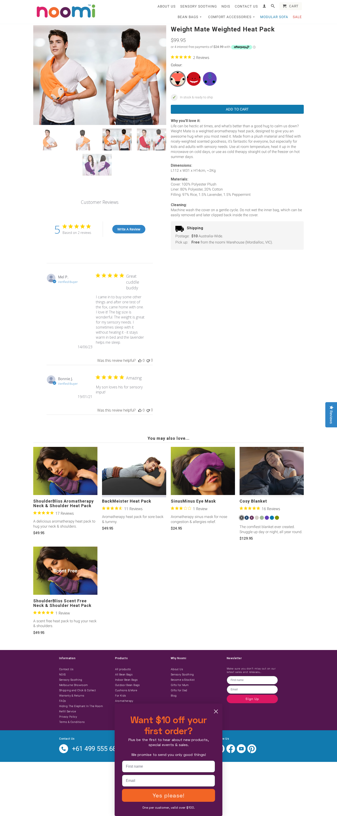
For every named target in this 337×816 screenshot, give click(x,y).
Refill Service (67, 711)
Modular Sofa (274, 17)
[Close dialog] (216, 711)
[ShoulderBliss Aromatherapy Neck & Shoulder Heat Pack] (65, 472)
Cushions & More (126, 690)
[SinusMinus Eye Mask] (203, 472)
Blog (174, 695)
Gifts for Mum (180, 685)
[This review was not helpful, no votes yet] (148, 360)
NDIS (225, 6)
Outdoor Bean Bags (127, 685)
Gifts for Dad (179, 690)
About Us (166, 6)
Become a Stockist (183, 679)
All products (123, 669)
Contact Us (246, 6)
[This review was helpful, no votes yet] (139, 360)
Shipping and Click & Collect (77, 690)
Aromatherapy (124, 701)
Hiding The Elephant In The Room (81, 706)
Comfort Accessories (231, 17)
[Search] (273, 6)
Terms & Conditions (72, 722)
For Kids (120, 695)
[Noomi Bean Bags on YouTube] (241, 752)
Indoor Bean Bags (126, 679)
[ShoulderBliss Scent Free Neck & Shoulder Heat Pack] (65, 572)
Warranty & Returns (71, 695)
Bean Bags (190, 17)
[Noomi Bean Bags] (65, 11)
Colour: (176, 65)
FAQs (62, 701)
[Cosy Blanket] (272, 472)
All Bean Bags (124, 674)
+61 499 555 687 (96, 748)
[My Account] (264, 6)
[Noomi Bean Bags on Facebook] (230, 752)
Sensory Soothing (198, 6)
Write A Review (128, 229)
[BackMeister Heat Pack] (134, 472)
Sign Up (252, 699)
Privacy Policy (68, 716)
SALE (297, 17)
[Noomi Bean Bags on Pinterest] (251, 752)
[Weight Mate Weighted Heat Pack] (99, 75)
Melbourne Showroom (73, 685)
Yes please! (168, 795)
